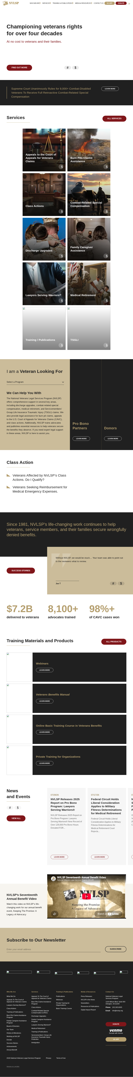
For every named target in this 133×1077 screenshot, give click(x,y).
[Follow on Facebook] (116, 1050)
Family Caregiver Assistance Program (17, 1022)
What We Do (11, 996)
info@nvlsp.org (117, 1011)
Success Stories (21, 571)
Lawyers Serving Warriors (16, 1005)
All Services (114, 118)
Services (46, 3)
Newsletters (85, 1003)
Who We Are (35, 3)
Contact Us (99, 3)
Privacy (48, 1058)
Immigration (35, 1043)
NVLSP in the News (88, 1000)
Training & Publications (62, 3)
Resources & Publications (90, 1006)
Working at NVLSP (13, 1036)
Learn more (110, 89)
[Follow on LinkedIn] (106, 1050)
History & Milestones (14, 1033)
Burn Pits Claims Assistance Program (16, 1016)
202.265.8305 (117, 1007)
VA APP (116, 1039)
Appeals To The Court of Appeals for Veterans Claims (17, 1001)
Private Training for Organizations (62, 1004)
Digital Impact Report (88, 1010)
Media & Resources (83, 3)
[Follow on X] (111, 1050)
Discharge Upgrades (38, 1016)
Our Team (10, 1029)
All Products (113, 642)
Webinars (59, 1000)
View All (16, 818)
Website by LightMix (13, 1066)
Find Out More (19, 68)
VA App (109, 3)
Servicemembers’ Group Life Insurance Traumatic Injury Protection (41, 1037)
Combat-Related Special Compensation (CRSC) (40, 1012)
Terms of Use (61, 1058)
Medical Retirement (38, 1028)
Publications (60, 996)
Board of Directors (13, 1026)
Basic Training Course (64, 1008)
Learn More (44, 670)
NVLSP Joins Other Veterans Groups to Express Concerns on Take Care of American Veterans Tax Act (106, 806)
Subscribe (115, 949)
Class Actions (11, 1008)
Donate (121, 3)
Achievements (12, 1046)
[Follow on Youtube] (121, 1050)
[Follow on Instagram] (125, 1050)
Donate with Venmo (116, 1033)
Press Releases (86, 996)
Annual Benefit (12, 1050)
